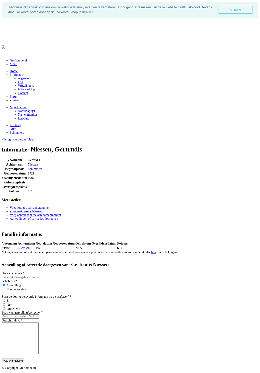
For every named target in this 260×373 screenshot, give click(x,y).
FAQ (21, 82)
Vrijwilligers (26, 85)
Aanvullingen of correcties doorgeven (34, 218)
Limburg (15, 125)
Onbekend (13, 308)
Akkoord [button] (236, 9)
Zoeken (15, 100)
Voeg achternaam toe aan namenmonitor (35, 215)
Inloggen (23, 118)
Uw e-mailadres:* (13, 273)
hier (153, 252)
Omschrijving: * (12, 320)
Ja (8, 300)
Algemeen (24, 78)
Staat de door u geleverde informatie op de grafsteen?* (36, 296)
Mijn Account (18, 107)
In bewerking (26, 89)
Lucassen (24, 248)
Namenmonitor (27, 114)
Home (14, 71)
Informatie (16, 74)
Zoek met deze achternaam (27, 211)
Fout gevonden (16, 289)
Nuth (13, 129)
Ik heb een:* (9, 281)
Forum (14, 96)
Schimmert (17, 132)
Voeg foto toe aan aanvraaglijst (29, 207)
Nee (9, 304)
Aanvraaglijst (26, 111)
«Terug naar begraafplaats (18, 139)
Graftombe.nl (18, 60)
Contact (23, 93)
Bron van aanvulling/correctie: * (22, 312)
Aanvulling (13, 285)
